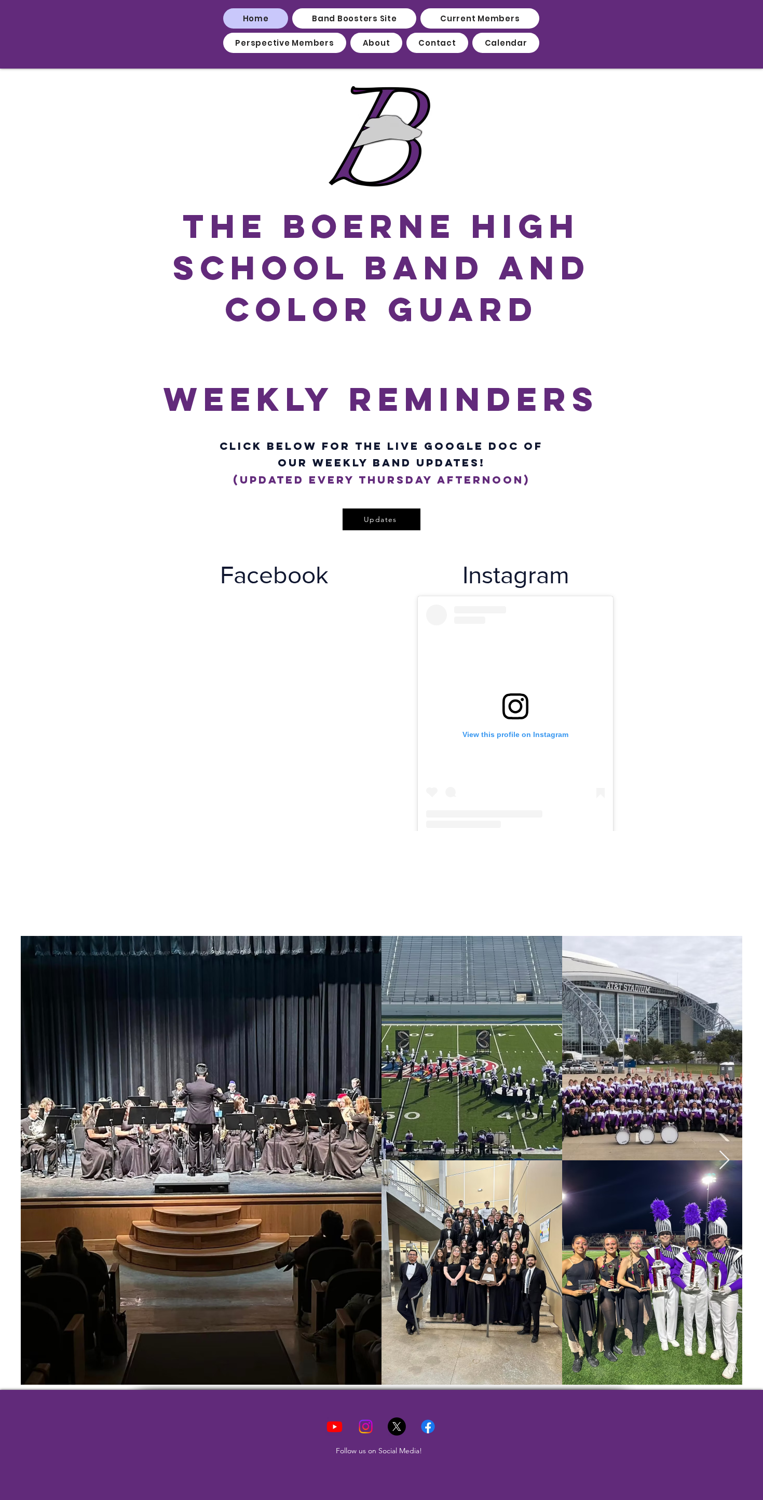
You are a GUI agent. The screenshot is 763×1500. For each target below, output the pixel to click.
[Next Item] (724, 1160)
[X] (397, 1426)
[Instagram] (366, 1426)
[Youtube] (334, 1426)
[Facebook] (428, 1426)
